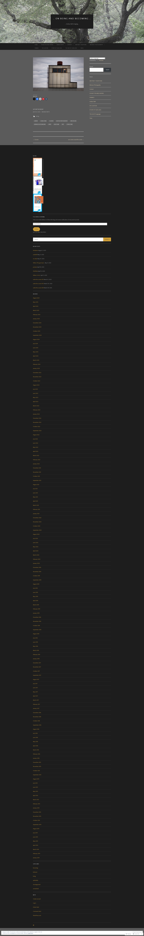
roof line (56, 124)
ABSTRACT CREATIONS (80, 44)
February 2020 (36, 559)
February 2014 (36, 853)
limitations (35, 250)
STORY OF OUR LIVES (57, 48)
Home (36, 44)
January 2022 (36, 464)
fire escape (73, 120)
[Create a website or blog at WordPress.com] (33, 925)
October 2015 (36, 770)
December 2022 (37, 418)
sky (63, 124)
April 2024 (35, 356)
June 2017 (35, 687)
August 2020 (36, 534)
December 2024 (37, 323)
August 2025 (36, 298)
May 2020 (35, 546)
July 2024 (35, 343)
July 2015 (35, 783)
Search (91, 66)
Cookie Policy (30, 933)
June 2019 (35, 592)
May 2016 (35, 741)
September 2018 (37, 629)
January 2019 (36, 613)
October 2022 (36, 426)
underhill (35, 254)
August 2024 (36, 339)
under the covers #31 (38, 279)
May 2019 (35, 596)
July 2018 (35, 638)
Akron (36, 120)
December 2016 (37, 712)
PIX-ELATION (45, 48)
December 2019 (37, 567)
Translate (101, 60)
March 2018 (36, 650)
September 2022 (37, 430)
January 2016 (36, 758)
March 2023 (36, 405)
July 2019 (35, 588)
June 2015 (35, 787)
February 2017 (36, 704)
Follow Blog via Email (39, 217)
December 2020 (37, 517)
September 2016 (37, 725)
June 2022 (35, 443)
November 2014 (37, 816)
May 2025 (35, 302)
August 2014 (36, 828)
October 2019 (36, 575)
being (37, 116)
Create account (37, 899)
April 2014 (35, 845)
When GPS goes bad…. (38, 263)
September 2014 (37, 824)
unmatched (36, 888)
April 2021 (35, 501)
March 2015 (36, 799)
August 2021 (36, 484)
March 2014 (36, 849)
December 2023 (37, 372)
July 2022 (35, 439)
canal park (43, 120)
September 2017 (37, 675)
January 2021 (36, 513)
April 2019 (35, 600)
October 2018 (36, 625)
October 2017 (36, 671)
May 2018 (35, 646)
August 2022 (36, 434)
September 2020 (37, 530)
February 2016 (36, 754)
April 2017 (35, 696)
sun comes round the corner (76, 139)
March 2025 (36, 310)
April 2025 (35, 306)
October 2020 (36, 526)
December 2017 (37, 663)
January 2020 (36, 563)
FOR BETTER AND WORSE (47, 44)
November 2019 (37, 571)
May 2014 (35, 841)
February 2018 (36, 654)
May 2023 (35, 397)
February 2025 (36, 314)
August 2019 (36, 584)
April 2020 (35, 551)
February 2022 (36, 459)
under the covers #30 (38, 283)
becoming (35, 868)
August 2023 (36, 385)
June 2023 (35, 393)
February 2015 (36, 804)
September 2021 (37, 480)
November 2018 (37, 621)
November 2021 (37, 472)
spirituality (35, 880)
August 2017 (36, 679)
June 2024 (35, 347)
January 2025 (36, 318)
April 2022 (35, 451)
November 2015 (37, 766)
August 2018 (36, 633)
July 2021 (35, 488)
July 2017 (35, 683)
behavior (35, 872)
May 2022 (35, 447)
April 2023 (35, 401)
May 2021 (35, 497)
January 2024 (36, 368)
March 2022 (36, 455)
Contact (69, 44)
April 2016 (35, 745)
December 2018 (37, 617)
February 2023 (36, 410)
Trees (82, 48)
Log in (34, 903)
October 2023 (36, 381)
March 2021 (36, 505)
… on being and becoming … (72, 18)
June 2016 (35, 737)
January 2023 (36, 414)
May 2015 (35, 791)
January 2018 (36, 658)
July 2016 (35, 733)
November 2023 (37, 376)
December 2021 (37, 468)
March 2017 (36, 700)
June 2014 (35, 837)
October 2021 (36, 476)
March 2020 (36, 555)
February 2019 (36, 609)
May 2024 (35, 352)
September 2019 (37, 580)
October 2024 (36, 331)
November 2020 (37, 522)
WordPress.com (37, 915)
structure (69, 124)
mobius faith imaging (40, 124)
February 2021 (36, 509)
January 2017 (36, 708)
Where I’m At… (36, 275)
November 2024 (37, 327)
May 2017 (35, 692)
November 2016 (37, 716)
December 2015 (37, 762)
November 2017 (37, 667)
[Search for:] (72, 239)
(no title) (35, 258)
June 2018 (35, 642)
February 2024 (36, 364)
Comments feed (37, 911)
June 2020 (35, 542)
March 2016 (36, 750)
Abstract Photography (96, 44)
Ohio (50, 124)
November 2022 (37, 422)
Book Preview (36, 173)
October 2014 (36, 820)
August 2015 (36, 779)
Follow (36, 229)
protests (35, 267)
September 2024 (37, 335)
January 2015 (36, 808)
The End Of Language (71, 48)
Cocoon (35, 139)
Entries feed (36, 907)
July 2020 (35, 538)
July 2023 (35, 389)
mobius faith (60, 44)
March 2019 (36, 605)
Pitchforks (35, 271)
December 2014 (37, 812)
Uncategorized (36, 884)
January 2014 (36, 857)
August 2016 (36, 729)
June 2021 (35, 493)
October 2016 (36, 721)
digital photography (62, 120)
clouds (51, 120)
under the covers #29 (38, 287)
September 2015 (37, 774)
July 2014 (35, 832)
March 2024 (36, 360)
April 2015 (35, 795)
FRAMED (37, 48)
